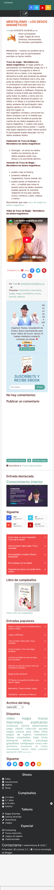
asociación (11, 752)
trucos (38, 293)
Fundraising (10, 830)
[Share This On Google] (30, 275)
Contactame (12, 845)
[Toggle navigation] (23, 13)
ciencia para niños (27, 731)
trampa (38, 743)
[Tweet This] (38, 270)
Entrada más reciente (16, 460)
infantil (19, 728)
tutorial (12, 296)
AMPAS (8, 785)
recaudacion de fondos (34, 746)
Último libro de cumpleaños (19, 613)
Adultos (8, 806)
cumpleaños (23, 737)
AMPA (19, 752)
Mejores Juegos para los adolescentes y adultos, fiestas (24, 627)
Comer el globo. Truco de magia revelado (21, 650)
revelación (12, 725)
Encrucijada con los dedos (20, 563)
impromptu (36, 290)
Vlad (9, 30)
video (10, 718)
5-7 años (9, 800)
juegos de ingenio (18, 734)
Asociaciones (11, 782)
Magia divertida (12, 813)
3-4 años (9, 797)
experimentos (40, 725)
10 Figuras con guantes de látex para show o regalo (23, 681)
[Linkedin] (37, 7)
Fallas (8, 779)
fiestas (10, 737)
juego (9, 728)
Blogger (8, 852)
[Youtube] (42, 7)
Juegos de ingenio (14, 836)
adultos (27, 740)
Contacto (8, 2)
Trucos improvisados (32, 465)
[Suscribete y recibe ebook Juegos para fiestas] (27, 365)
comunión (43, 749)
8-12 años (10, 803)
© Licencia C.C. (21, 849)
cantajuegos (27, 743)
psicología (42, 740)
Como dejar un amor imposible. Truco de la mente (22, 538)
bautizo (25, 749)
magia (12, 293)
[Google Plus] (21, 764)
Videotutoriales (12, 839)
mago (18, 293)
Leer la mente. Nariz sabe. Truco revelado (23, 547)
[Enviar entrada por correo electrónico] (11, 287)
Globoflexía (10, 819)
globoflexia (12, 743)
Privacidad (7, 849)
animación (12, 740)
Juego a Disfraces (15, 635)
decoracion (27, 752)
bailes (33, 749)
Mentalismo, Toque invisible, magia (22, 688)
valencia (21, 296)
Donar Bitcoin (28, 349)
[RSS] (48, 7)
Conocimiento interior (24, 482)
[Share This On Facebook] (32, 270)
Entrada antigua (39, 460)
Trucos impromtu (13, 833)
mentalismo (27, 293)
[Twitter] (15, 764)
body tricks (40, 737)
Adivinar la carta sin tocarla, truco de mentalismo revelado (23, 667)
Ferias (8, 788)
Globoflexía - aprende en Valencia (22, 694)
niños (45, 731)
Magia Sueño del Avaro (17, 674)
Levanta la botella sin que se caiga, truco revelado (22, 658)
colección (30, 728)
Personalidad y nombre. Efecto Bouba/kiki (22, 555)
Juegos (8, 823)
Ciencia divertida (13, 816)
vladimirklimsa (30, 845)
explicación (24, 290)
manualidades (12, 749)
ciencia (25, 725)
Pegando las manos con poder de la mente (24, 570)
